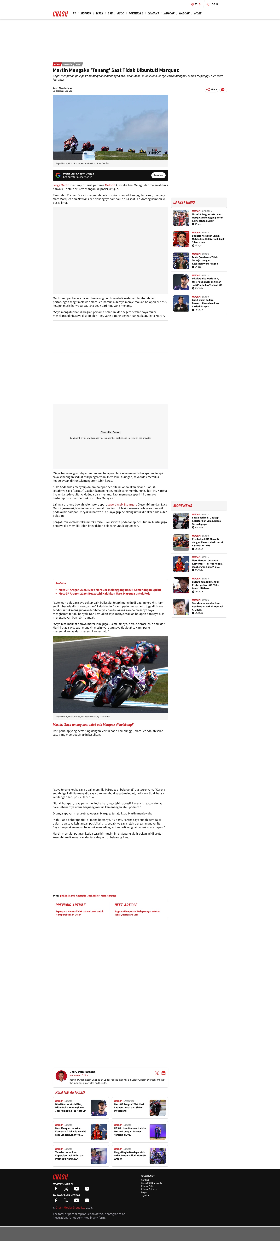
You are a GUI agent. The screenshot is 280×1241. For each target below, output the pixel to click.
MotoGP (86, 13)
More (198, 13)
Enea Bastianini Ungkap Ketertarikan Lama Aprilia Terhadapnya (206, 521)
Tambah (158, 175)
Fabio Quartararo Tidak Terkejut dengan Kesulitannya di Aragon (205, 260)
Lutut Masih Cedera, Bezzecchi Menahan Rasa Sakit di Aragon (205, 303)
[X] (67, 1189)
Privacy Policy (148, 1186)
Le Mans (153, 13)
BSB (110, 13)
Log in (214, 4)
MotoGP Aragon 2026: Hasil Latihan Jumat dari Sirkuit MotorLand (129, 1107)
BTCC (121, 13)
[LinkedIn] (88, 1189)
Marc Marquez (108, 896)
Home (57, 64)
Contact (145, 1180)
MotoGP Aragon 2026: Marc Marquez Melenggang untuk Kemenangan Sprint (110, 590)
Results (128, 1101)
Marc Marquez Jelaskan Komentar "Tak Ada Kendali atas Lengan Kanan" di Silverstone (70, 1131)
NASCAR (184, 13)
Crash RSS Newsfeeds (151, 1183)
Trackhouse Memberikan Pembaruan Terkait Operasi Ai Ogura (207, 606)
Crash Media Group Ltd (70, 1207)
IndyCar (169, 13)
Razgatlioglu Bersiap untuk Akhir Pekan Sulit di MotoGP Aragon (130, 1155)
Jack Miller (93, 896)
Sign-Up (145, 1195)
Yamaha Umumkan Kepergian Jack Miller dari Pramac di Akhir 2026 (69, 1155)
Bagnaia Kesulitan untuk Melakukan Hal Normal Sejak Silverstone (208, 239)
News (78, 64)
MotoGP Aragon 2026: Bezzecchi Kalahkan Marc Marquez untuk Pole (104, 593)
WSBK (99, 13)
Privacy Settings (149, 1189)
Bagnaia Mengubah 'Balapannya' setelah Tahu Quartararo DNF (137, 913)
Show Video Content (110, 432)
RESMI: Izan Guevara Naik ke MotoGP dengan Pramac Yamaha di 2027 (130, 1131)
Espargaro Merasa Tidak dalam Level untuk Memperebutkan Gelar (80, 913)
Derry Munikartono (62, 88)
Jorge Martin (61, 185)
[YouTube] (77, 1189)
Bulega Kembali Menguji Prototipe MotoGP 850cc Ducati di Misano (205, 585)
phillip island (67, 896)
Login (144, 1192)
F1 (74, 13)
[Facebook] (57, 1189)
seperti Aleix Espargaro (122, 504)
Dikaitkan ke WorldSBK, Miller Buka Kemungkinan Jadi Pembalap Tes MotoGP (70, 1107)
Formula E (136, 13)
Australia (81, 896)
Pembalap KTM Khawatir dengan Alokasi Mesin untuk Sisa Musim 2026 (207, 542)
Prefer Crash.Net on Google (78, 173)
